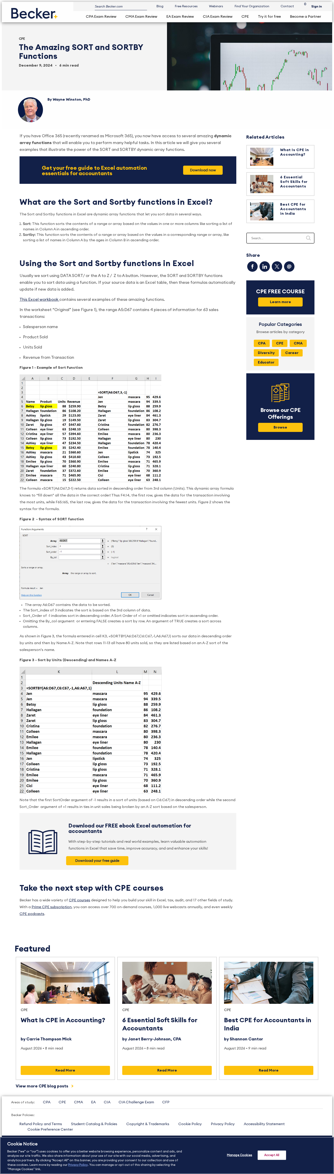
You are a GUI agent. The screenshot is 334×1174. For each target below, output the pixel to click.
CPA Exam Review (101, 16)
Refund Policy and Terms (40, 1124)
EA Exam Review (180, 16)
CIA (107, 1102)
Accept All (271, 1155)
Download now (203, 170)
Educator (266, 362)
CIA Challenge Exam (136, 1102)
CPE (245, 16)
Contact (287, 6)
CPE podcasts (32, 914)
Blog (159, 6)
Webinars (216, 6)
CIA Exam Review (217, 16)
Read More (65, 1070)
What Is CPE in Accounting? (63, 1020)
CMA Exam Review (141, 16)
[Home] (34, 11)
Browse (280, 427)
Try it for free (269, 16)
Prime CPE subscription (52, 907)
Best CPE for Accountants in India (293, 209)
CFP (165, 1102)
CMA (298, 343)
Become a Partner (305, 16)
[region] (167, 1155)
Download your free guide (97, 860)
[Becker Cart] (303, 6)
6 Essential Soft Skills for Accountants (294, 181)
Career (292, 353)
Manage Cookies (239, 1155)
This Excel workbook (39, 299)
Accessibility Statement (264, 1124)
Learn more (280, 302)
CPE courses (79, 900)
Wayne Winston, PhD (71, 99)
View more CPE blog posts (42, 1086)
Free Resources (186, 6)
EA (93, 1102)
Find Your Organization (251, 6)
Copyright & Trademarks (147, 1124)
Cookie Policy (190, 1124)
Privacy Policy (223, 1124)
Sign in (316, 6)
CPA (262, 343)
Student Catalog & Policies (94, 1124)
